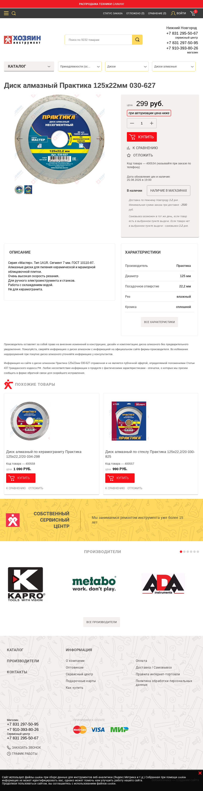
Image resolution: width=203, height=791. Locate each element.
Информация (79, 650)
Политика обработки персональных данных (164, 682)
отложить (143, 155)
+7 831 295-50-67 (182, 33)
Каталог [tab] (17, 66)
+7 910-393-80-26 (182, 48)
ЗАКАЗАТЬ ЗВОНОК (26, 747)
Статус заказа (113, 13)
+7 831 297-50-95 (182, 43)
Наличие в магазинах (168, 190)
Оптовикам (75, 667)
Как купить (74, 687)
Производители (23, 661)
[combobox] (80, 66)
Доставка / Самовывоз (154, 667)
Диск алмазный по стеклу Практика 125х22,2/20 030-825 (150, 454)
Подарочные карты (81, 681)
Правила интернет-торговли (158, 674)
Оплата (141, 660)
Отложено (135, 13)
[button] (151, 123)
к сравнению (145, 148)
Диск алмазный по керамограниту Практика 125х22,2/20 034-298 (43, 454)
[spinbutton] (142, 123)
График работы (24, 753)
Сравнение (157, 13)
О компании (75, 660)
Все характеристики (159, 322)
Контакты (17, 672)
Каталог (15, 650)
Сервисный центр (79, 674)
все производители (101, 622)
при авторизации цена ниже (149, 113)
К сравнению (16, 488)
